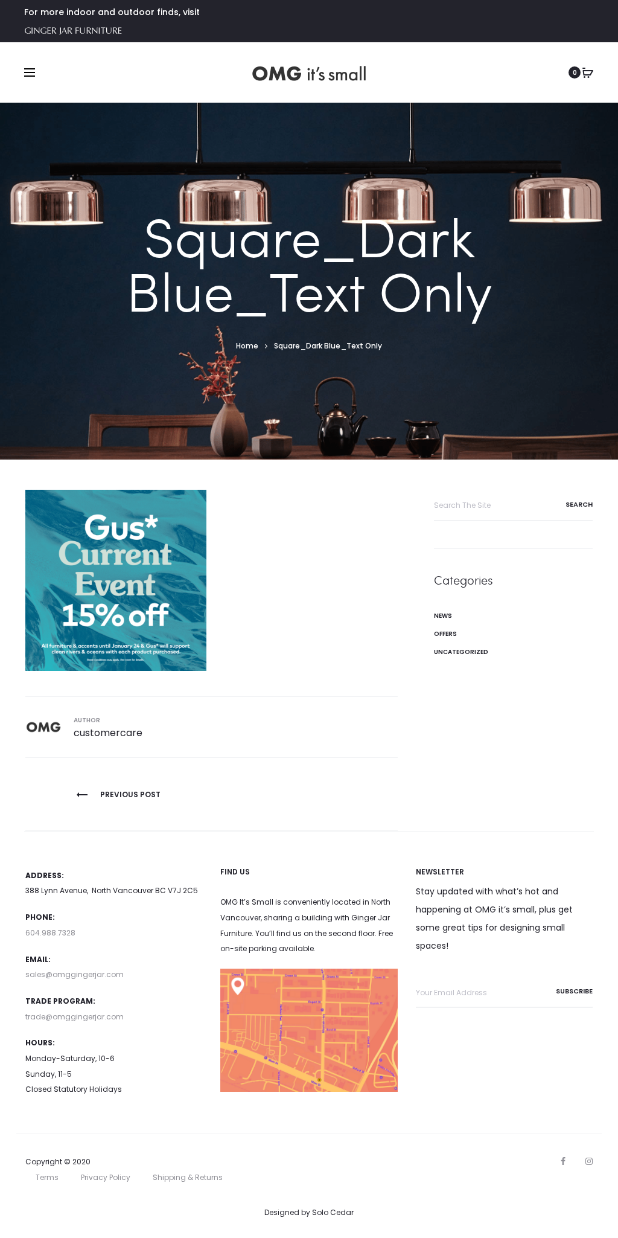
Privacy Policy (105, 1177)
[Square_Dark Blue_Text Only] (115, 580)
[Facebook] (563, 1161)
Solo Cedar (333, 1212)
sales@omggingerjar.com (74, 974)
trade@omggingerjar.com (74, 1017)
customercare (108, 733)
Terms (47, 1177)
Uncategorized (461, 651)
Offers (445, 633)
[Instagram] (589, 1161)
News (443, 615)
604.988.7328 (50, 933)
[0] (588, 72)
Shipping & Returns (188, 1177)
